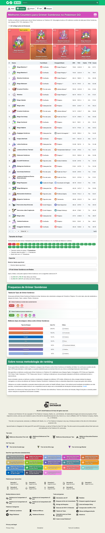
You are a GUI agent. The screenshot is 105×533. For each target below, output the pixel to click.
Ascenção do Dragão (63, 183)
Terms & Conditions (74, 528)
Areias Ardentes (62, 161)
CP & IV (32, 8)
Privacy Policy (10, 528)
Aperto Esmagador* (63, 133)
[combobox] (59, 2)
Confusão (46, 67)
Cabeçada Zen (47, 105)
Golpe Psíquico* (62, 67)
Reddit (85, 386)
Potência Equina (61, 194)
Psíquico (59, 100)
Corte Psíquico (47, 205)
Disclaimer (40, 528)
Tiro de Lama (47, 89)
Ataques (49, 8)
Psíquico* (60, 83)
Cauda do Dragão (48, 183)
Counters (22, 8)
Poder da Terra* (62, 116)
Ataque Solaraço (62, 210)
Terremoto (60, 199)
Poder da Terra (61, 177)
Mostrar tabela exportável (16, 262)
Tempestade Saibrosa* (64, 150)
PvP (40, 8)
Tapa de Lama (47, 161)
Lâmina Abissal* (62, 89)
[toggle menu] (97, 3)
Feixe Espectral (61, 205)
